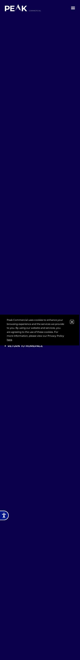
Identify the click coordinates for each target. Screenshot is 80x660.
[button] (73, 8)
